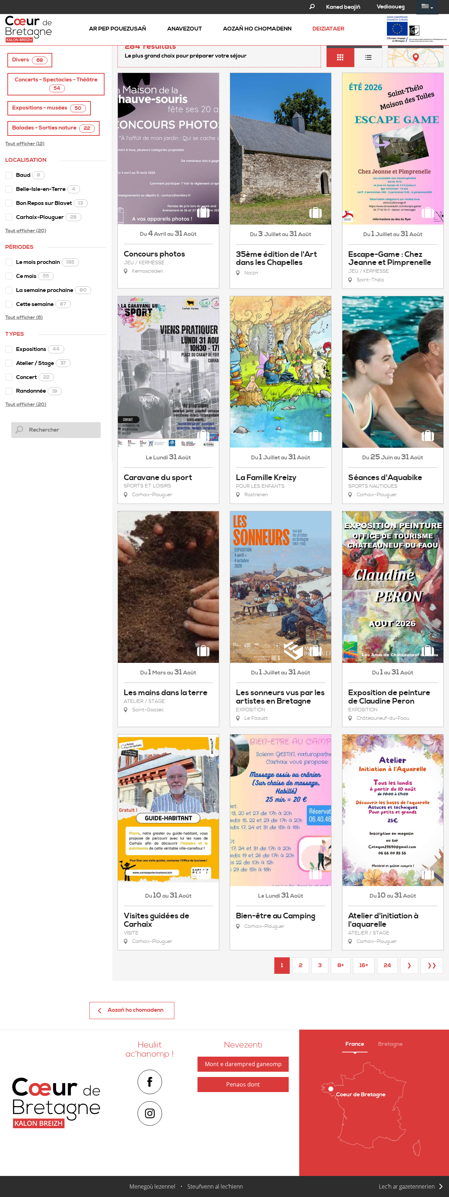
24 (387, 965)
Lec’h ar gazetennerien (407, 1186)
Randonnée (36, 390)
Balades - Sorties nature (51, 128)
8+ (340, 965)
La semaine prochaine (51, 290)
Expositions (38, 349)
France (355, 1044)
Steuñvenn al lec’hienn (215, 1186)
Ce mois (32, 276)
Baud (28, 175)
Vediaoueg (391, 6)
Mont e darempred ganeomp (243, 1064)
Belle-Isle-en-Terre (45, 189)
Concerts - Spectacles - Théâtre (56, 84)
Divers (27, 60)
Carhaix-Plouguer (46, 217)
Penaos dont (243, 1084)
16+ (364, 965)
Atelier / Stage (41, 363)
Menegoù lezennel (152, 1186)
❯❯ (431, 965)
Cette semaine (41, 304)
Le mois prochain (45, 262)
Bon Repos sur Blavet (49, 203)
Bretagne (390, 1044)
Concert (32, 377)
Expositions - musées (46, 108)
